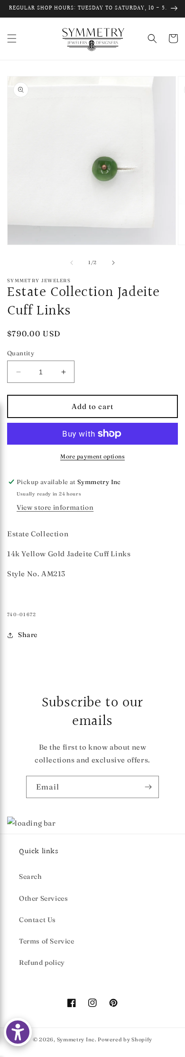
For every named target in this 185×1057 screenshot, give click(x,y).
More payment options (92, 456)
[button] (11, 38)
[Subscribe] (148, 787)
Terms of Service (46, 941)
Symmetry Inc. (77, 1039)
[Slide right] (113, 262)
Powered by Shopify (125, 1039)
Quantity (20, 353)
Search (30, 876)
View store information (55, 507)
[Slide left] (71, 262)
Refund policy (42, 962)
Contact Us (37, 919)
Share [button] (27, 634)
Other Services (43, 898)
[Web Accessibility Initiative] (18, 1032)
